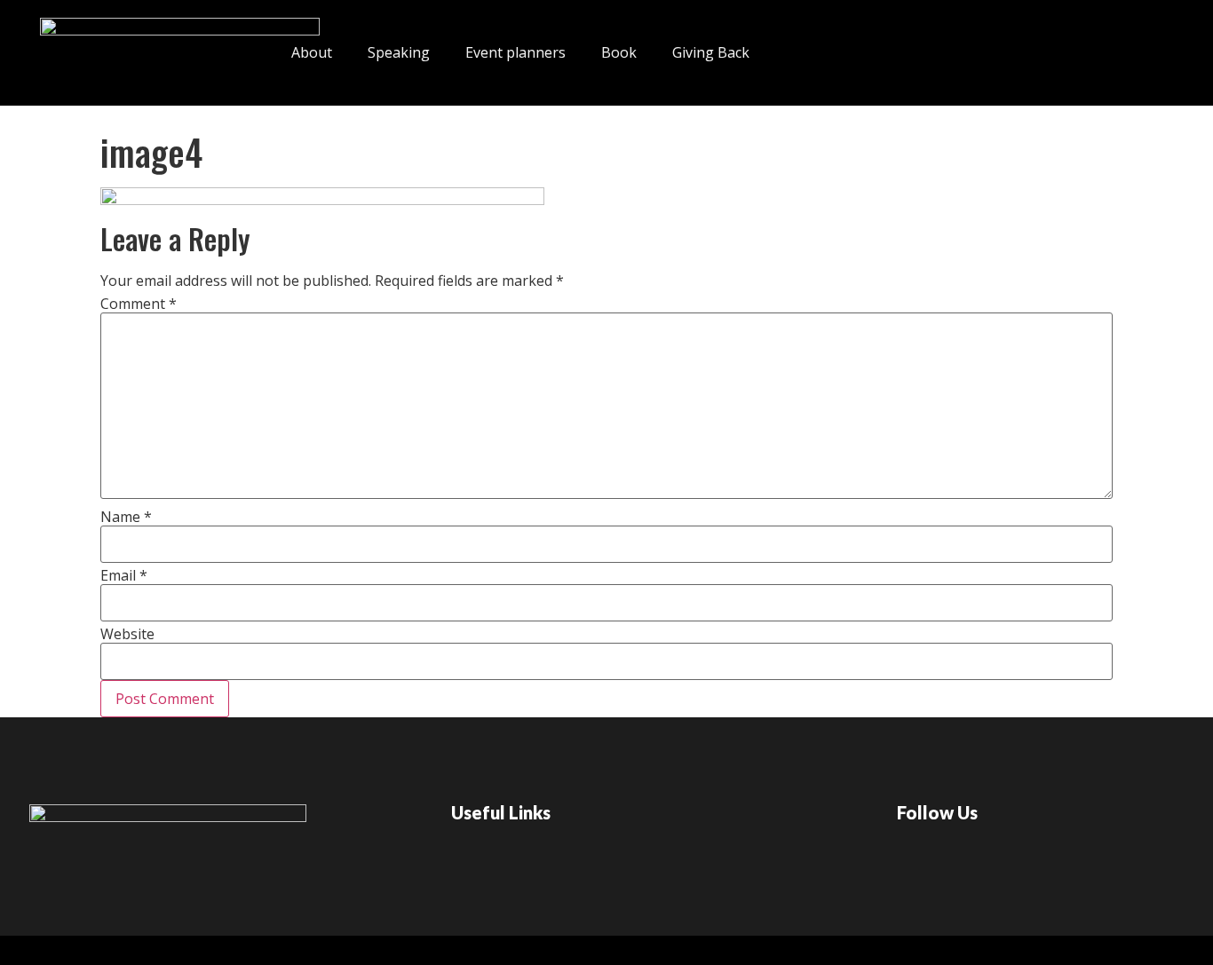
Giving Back (710, 52)
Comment (138, 304)
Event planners (515, 52)
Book (619, 52)
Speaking (399, 52)
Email (123, 575)
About (311, 52)
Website (127, 634)
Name (126, 517)
